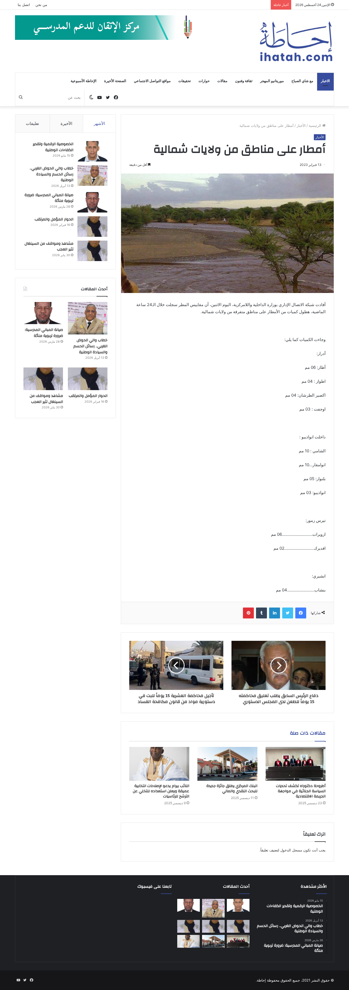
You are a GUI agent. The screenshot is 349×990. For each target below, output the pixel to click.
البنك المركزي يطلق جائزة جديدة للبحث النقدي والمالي (231, 788)
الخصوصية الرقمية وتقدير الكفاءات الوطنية (53, 147)
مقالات (222, 81)
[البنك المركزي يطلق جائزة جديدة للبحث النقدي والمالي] (227, 764)
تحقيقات (184, 81)
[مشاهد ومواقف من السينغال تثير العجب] (92, 251)
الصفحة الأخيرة (115, 81)
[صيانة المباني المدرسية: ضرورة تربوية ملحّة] (92, 202)
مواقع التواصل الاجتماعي (152, 81)
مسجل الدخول (291, 850)
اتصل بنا (24, 4)
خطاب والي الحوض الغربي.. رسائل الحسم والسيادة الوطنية (51, 174)
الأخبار (301, 125)
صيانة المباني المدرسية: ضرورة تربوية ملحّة (49, 198)
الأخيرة (66, 123)
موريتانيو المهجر (272, 81)
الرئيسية (315, 125)
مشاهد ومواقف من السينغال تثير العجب (49, 246)
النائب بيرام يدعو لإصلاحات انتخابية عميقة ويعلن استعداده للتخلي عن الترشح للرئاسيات (161, 791)
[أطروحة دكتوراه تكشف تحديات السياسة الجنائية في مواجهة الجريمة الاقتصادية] (296, 764)
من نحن (41, 4)
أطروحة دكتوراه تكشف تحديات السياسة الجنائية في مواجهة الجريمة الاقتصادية (301, 791)
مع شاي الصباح (302, 81)
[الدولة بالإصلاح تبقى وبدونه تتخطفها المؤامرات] (188, 926)
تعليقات (32, 123)
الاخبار (325, 81)
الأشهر (99, 123)
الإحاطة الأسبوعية (84, 81)
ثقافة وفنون (243, 81)
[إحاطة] (296, 41)
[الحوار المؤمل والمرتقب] (92, 226)
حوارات (204, 81)
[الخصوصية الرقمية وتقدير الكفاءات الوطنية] (92, 151)
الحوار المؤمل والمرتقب (54, 219)
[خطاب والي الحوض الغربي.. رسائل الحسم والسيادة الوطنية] (92, 175)
